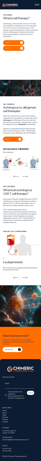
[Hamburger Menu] (37, 4)
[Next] (25, 176)
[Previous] (16, 176)
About (4, 413)
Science (5, 417)
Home (4, 410)
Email (7, 383)
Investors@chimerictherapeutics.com (15, 439)
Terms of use (6, 448)
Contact (5, 422)
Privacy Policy (7, 451)
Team (4, 415)
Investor (5, 419)
